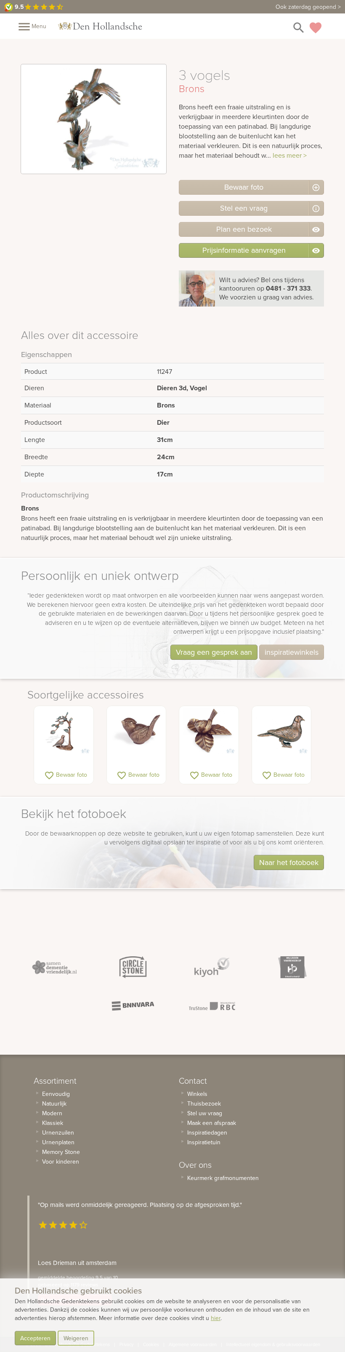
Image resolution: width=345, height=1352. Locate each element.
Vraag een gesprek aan (214, 652)
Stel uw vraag (204, 1113)
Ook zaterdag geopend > (308, 7)
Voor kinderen (60, 1161)
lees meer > (290, 155)
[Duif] (281, 731)
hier (215, 1318)
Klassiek (52, 1123)
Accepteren (35, 1338)
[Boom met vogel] (63, 731)
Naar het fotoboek (288, 862)
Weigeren (76, 1338)
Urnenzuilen (58, 1132)
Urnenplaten (58, 1142)
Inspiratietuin (203, 1142)
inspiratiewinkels (291, 652)
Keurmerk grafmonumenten (223, 1178)
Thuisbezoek (204, 1103)
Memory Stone (61, 1152)
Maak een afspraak (211, 1123)
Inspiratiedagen (207, 1132)
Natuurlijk (54, 1103)
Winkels (197, 1094)
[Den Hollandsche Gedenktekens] (100, 26)
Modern (52, 1113)
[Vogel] (136, 731)
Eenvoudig (56, 1094)
